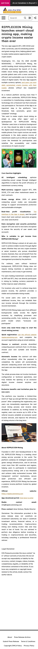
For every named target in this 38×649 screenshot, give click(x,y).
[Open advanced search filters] (29, 18)
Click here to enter (26, 498)
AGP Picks (5, 3)
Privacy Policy (29, 646)
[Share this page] (35, 18)
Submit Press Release (11, 641)
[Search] (25, 18)
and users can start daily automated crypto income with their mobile (19, 85)
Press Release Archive (22, 637)
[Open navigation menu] (3, 18)
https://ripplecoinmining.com (12, 494)
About (10, 637)
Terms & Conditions (28, 641)
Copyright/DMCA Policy (13, 646)
